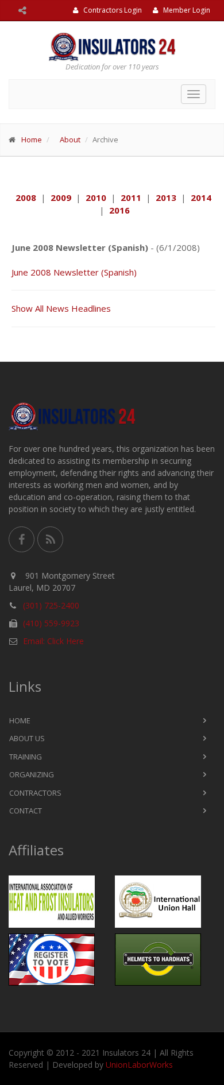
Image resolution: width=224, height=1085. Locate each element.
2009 (61, 197)
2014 (201, 197)
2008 (26, 197)
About (70, 139)
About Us (27, 738)
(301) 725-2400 (51, 605)
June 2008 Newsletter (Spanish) (74, 272)
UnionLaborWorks (139, 1064)
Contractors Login (112, 10)
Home (31, 139)
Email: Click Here (53, 641)
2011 (131, 197)
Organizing (31, 774)
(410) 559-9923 (51, 623)
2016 (119, 210)
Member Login (185, 10)
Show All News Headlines (61, 308)
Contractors (35, 793)
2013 (166, 197)
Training (25, 756)
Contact (25, 810)
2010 (96, 197)
